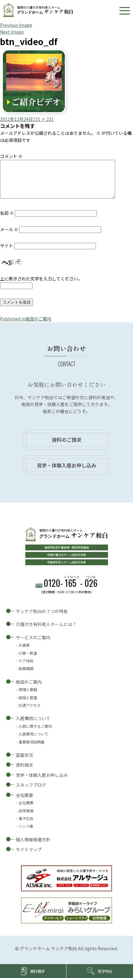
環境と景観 (28, 689)
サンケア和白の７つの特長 (42, 611)
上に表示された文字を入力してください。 (41, 279)
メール (9, 229)
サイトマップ (29, 849)
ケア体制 (26, 660)
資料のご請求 (66, 439)
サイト (6, 245)
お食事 (24, 645)
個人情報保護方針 (33, 839)
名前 (7, 213)
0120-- (70, 583)
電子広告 (26, 818)
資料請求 (24, 765)
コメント (11, 156)
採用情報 (26, 810)
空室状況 (24, 755)
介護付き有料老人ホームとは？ (46, 624)
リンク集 (26, 826)
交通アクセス (30, 705)
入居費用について (33, 718)
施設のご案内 (29, 682)
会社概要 (24, 795)
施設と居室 (28, 697)
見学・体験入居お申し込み (66, 465)
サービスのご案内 (33, 637)
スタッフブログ (31, 785)
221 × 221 (43, 119)
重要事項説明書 (32, 741)
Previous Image (16, 25)
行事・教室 (28, 653)
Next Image (12, 32)
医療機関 (26, 668)
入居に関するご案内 (35, 726)
